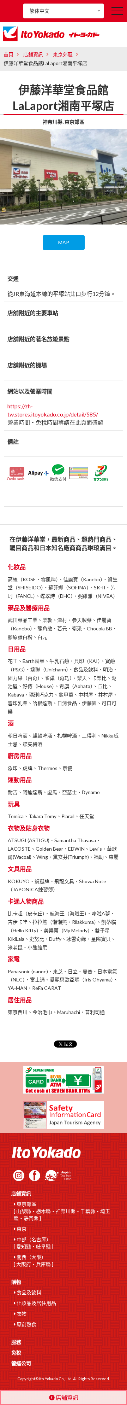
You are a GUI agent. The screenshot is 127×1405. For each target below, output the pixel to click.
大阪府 (23, 1264)
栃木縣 (43, 1211)
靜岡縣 (31, 1218)
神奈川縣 (65, 1211)
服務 (16, 1342)
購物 (16, 1282)
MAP (63, 242)
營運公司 (21, 1363)
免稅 (16, 1352)
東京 (21, 1229)
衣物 (21, 1314)
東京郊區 (63, 54)
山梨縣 (23, 1211)
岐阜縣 (43, 1246)
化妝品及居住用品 (36, 1303)
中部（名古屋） (33, 1239)
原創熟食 (26, 1324)
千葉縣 (87, 1211)
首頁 (8, 54)
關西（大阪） (31, 1257)
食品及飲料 (28, 1292)
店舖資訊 (33, 54)
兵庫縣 (43, 1264)
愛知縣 (23, 1246)
